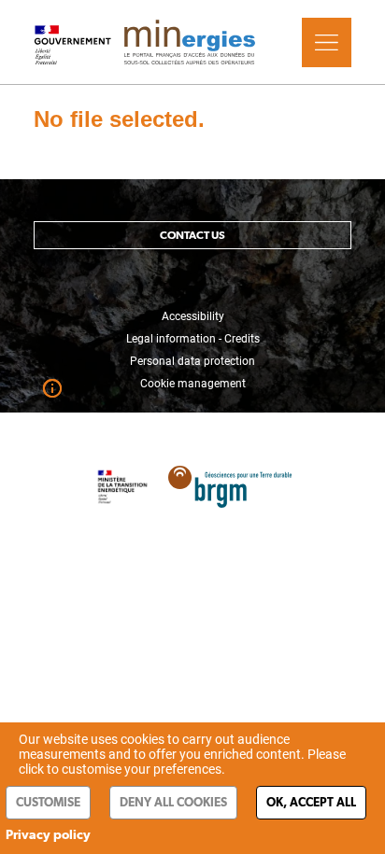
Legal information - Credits (193, 338)
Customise (48, 802)
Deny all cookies (173, 802)
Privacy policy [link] (48, 834)
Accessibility (193, 316)
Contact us (192, 235)
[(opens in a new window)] (230, 477)
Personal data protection (192, 361)
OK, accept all (311, 802)
